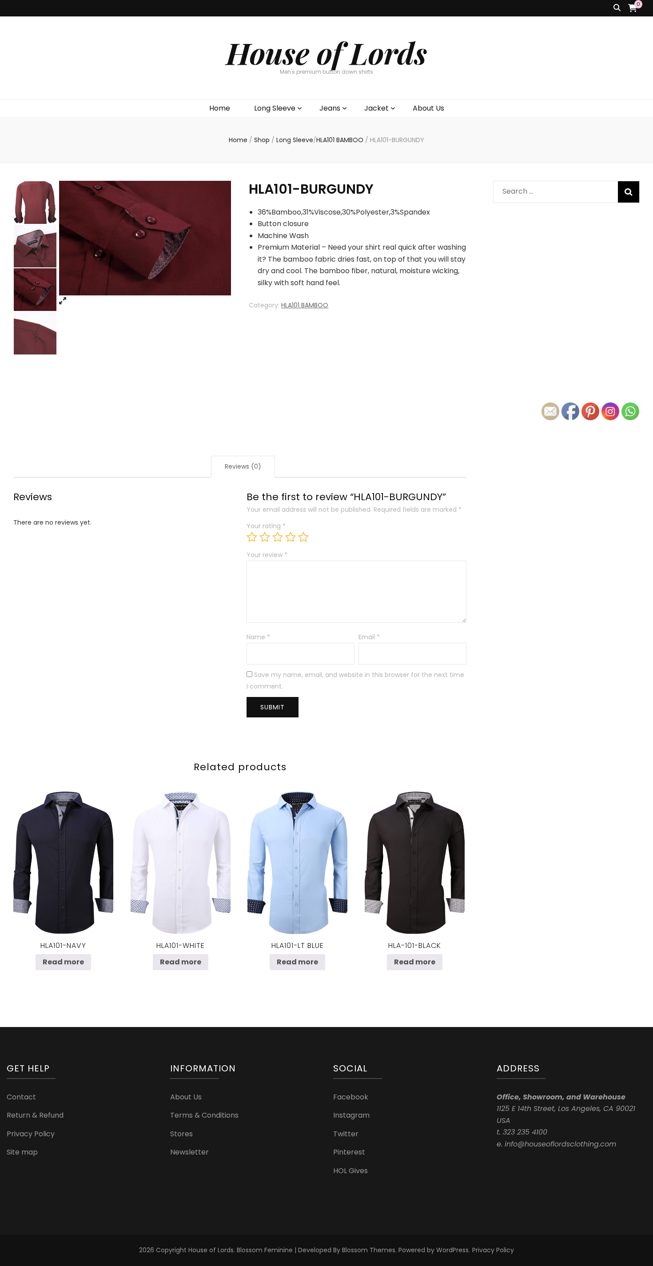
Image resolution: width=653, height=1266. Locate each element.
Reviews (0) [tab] (243, 466)
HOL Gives (350, 1171)
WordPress (452, 1250)
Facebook (350, 1097)
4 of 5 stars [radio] (290, 537)
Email (369, 637)
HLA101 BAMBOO (304, 305)
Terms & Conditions (204, 1115)
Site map (22, 1152)
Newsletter (189, 1152)
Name (258, 637)
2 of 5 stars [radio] (264, 537)
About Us (428, 108)
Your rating (266, 526)
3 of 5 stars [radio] (277, 537)
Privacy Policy (31, 1134)
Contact (21, 1097)
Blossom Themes (368, 1250)
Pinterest (349, 1152)
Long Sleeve (274, 108)
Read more (63, 962)
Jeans (329, 108)
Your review (267, 554)
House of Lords (326, 52)
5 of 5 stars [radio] (303, 537)
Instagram (351, 1115)
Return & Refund (35, 1115)
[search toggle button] (617, 8)
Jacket (376, 108)
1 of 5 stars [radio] (252, 537)
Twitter (345, 1134)
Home (219, 108)
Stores (181, 1134)
